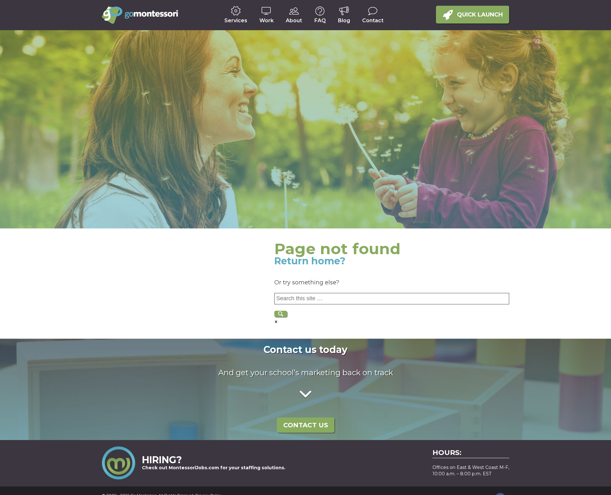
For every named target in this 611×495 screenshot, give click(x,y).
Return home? (310, 261)
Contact (372, 20)
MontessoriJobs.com (194, 468)
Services (235, 20)
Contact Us (305, 425)
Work (266, 20)
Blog (344, 20)
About (294, 20)
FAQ (320, 20)
